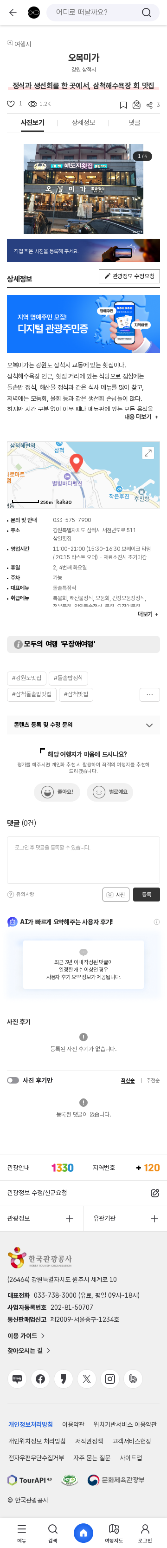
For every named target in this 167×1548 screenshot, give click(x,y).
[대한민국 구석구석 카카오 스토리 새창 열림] (63, 1379)
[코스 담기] (134, 104)
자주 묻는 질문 (91, 1458)
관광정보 (18, 1218)
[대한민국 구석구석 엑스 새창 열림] (86, 1379)
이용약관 (73, 1424)
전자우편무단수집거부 (36, 1458)
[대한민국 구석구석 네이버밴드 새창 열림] (133, 1379)
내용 (137, 416)
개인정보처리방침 (30, 1424)
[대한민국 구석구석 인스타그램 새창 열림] (110, 1379)
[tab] (21, 1533)
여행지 (22, 44)
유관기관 (104, 1218)
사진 (120, 895)
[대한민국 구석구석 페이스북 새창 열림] (40, 1379)
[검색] (146, 12)
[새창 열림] (29, 1480)
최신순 (128, 1081)
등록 (146, 894)
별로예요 (118, 792)
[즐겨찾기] (120, 105)
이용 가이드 (22, 1335)
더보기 (150, 695)
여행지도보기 (148, 453)
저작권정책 (89, 1441)
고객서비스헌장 (131, 1441)
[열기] (149, 725)
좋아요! (65, 792)
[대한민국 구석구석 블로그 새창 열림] (17, 1379)
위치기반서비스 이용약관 (125, 1424)
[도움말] (10, 894)
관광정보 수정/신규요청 (37, 1192)
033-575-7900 (72, 520)
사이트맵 (131, 1458)
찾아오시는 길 (25, 1350)
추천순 (153, 1081)
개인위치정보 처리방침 (37, 1441)
